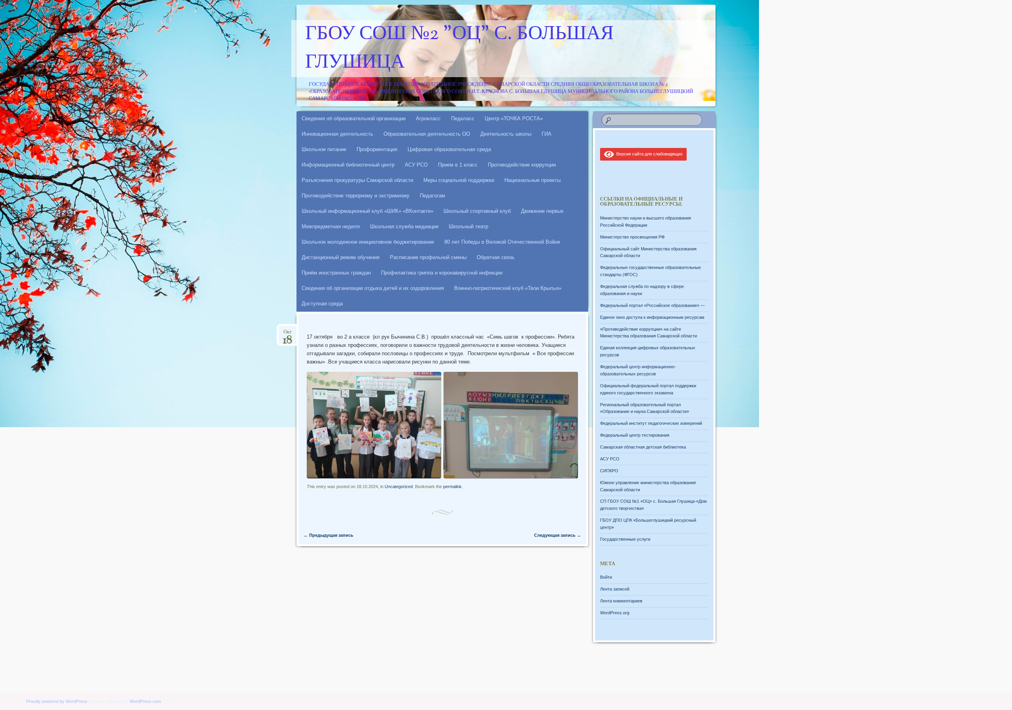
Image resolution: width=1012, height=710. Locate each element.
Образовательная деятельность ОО (426, 134)
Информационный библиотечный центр (348, 165)
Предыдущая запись (328, 535)
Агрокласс (428, 118)
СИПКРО (609, 470)
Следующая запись (557, 535)
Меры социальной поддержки (458, 180)
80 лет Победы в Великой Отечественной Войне (502, 242)
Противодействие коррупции (522, 165)
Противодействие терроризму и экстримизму (356, 196)
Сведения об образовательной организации (354, 118)
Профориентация (377, 149)
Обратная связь (496, 257)
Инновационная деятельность (337, 134)
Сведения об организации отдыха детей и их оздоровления (373, 288)
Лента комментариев (621, 600)
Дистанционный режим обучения (341, 257)
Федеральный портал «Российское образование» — (652, 305)
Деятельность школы (505, 134)
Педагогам (432, 196)
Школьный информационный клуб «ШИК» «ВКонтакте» (367, 211)
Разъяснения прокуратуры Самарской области (357, 180)
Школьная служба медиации (404, 226)
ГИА (546, 134)
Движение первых (542, 211)
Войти (606, 577)
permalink (452, 486)
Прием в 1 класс (458, 165)
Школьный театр (468, 226)
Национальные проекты (532, 180)
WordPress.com (145, 701)
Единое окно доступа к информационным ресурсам (652, 317)
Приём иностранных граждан (336, 273)
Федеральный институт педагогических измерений (651, 423)
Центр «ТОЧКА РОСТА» (514, 118)
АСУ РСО (416, 165)
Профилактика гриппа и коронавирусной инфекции (441, 273)
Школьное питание (324, 149)
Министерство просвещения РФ (632, 237)
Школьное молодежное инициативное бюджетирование (368, 242)
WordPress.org (614, 612)
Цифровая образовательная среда (449, 149)
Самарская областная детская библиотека (643, 447)
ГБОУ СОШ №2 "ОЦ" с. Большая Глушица (459, 48)
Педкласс (462, 118)
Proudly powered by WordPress (56, 701)
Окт (287, 334)
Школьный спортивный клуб (477, 211)
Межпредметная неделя (331, 226)
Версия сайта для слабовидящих (648, 153)
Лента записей (614, 589)
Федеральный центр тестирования (634, 435)
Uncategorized (399, 486)
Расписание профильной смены (428, 257)
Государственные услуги (625, 539)
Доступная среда (322, 304)
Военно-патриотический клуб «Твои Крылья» (507, 288)
